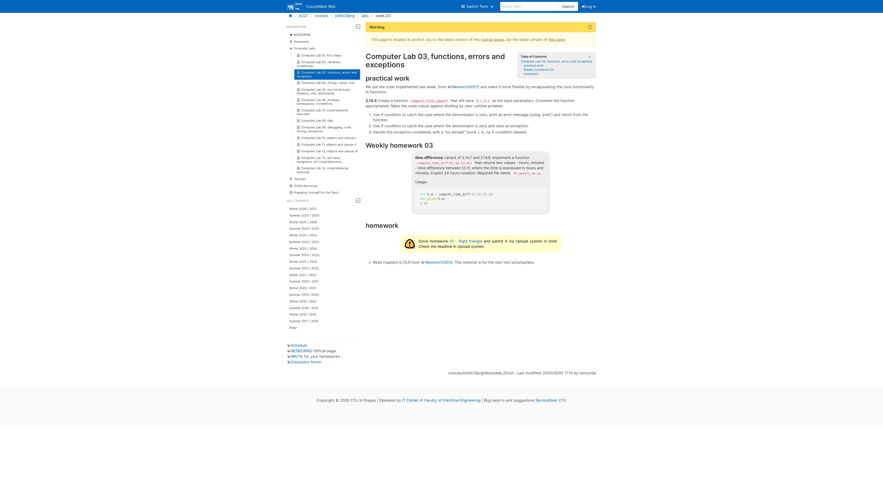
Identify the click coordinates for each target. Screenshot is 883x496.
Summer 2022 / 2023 (304, 255)
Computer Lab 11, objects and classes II (328, 144)
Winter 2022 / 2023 (303, 261)
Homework (301, 41)
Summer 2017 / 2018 (303, 321)
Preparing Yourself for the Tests (316, 192)
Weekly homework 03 (539, 69)
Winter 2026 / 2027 (303, 209)
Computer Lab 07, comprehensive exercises (322, 112)
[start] (292, 15)
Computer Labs (304, 48)
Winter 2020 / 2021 (302, 288)
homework (531, 74)
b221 (303, 15)
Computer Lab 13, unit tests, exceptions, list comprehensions (319, 159)
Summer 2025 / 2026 (304, 215)
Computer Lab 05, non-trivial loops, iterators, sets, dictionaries (324, 91)
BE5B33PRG (302, 35)
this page (557, 39)
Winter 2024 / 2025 (303, 235)
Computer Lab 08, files (317, 120)
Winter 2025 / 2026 (303, 222)
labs (365, 15)
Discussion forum (306, 362)
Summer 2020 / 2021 (304, 281)
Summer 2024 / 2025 (304, 228)
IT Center (410, 400)
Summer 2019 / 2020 (304, 294)
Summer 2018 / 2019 (303, 308)
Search (568, 6)
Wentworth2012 (465, 87)
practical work (534, 65)
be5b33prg (345, 15)
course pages (492, 39)
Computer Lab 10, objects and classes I (328, 138)
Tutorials (300, 179)
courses (321, 15)
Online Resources (306, 186)
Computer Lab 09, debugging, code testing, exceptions (324, 129)
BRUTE (297, 356)
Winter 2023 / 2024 (303, 248)
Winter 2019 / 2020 (302, 301)
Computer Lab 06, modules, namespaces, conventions (318, 101)
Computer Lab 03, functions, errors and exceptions (327, 74)
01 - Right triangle (466, 241)
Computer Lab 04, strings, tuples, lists (328, 83)
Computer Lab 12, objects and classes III (329, 151)
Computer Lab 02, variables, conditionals (319, 64)
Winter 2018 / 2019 (302, 314)
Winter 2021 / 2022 (302, 275)
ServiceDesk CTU (551, 400)
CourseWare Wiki (320, 6)
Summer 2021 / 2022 (304, 268)
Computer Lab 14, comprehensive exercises (322, 170)
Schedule (299, 345)
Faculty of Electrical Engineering (452, 400)
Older (293, 328)
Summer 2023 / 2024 (304, 242)
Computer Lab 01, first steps (321, 55)
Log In (590, 6)
